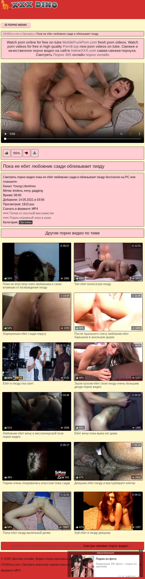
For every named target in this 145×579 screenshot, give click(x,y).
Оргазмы (25, 222)
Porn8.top (71, 46)
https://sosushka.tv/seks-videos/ (58, 546)
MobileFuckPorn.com (79, 42)
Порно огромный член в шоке (30, 217)
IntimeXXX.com (83, 51)
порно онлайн (97, 55)
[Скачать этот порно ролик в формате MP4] (34, 153)
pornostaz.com (22, 546)
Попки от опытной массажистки (32, 213)
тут (131, 546)
